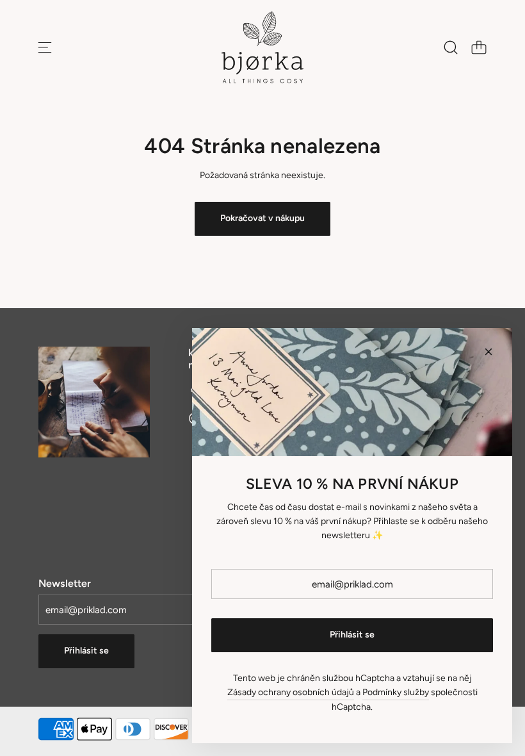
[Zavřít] (488, 352)
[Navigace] (45, 47)
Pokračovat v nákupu (262, 218)
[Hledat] (451, 47)
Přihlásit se (86, 650)
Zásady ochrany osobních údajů (290, 692)
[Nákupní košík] (479, 47)
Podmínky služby (395, 692)
